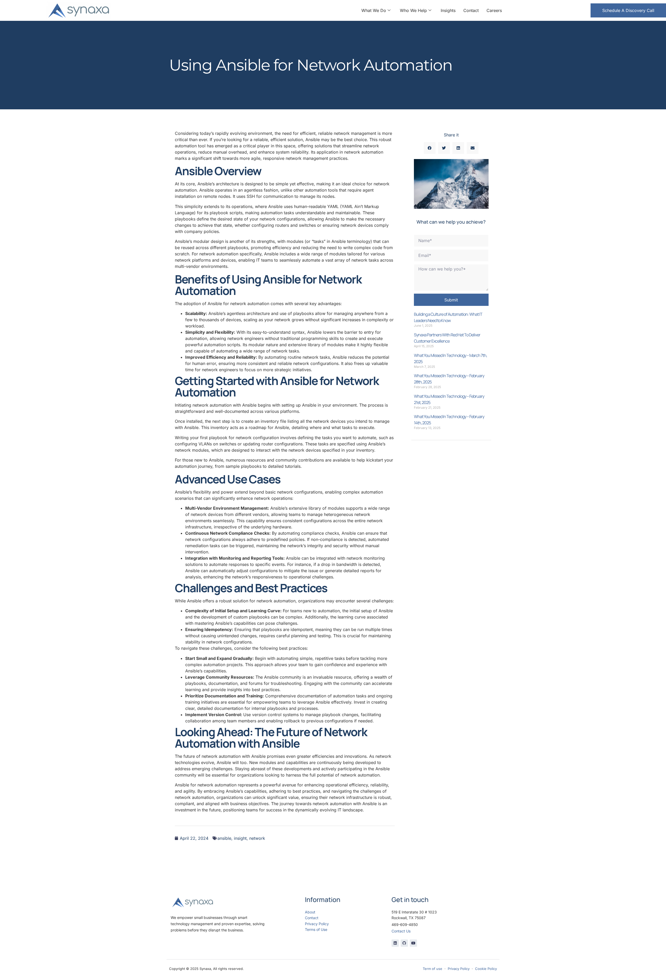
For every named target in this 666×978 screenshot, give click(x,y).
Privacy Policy (317, 924)
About (310, 912)
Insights (448, 10)
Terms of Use (316, 929)
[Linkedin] (395, 943)
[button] (430, 148)
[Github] (404, 943)
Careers (494, 10)
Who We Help (413, 10)
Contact (471, 10)
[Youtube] (413, 943)
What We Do (373, 10)
